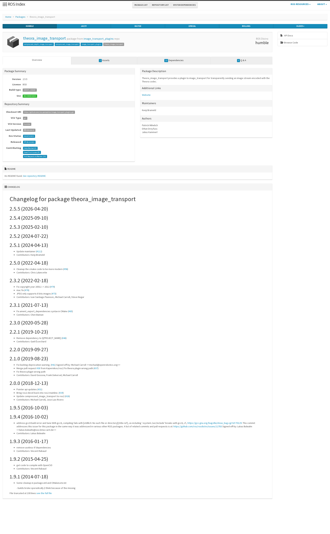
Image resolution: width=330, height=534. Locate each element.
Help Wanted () (30, 148)
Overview (37, 59)
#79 (52, 286)
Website (146, 94)
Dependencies (174, 60)
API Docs (288, 35)
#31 (40, 389)
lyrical (192, 26)
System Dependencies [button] (184, 5)
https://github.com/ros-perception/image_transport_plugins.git (49, 112)
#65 (70, 311)
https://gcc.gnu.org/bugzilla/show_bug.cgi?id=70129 (215, 423)
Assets (104, 60)
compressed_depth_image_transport (38, 44)
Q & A (242, 60)
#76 (27, 290)
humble (30, 26)
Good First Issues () (32, 152)
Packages (20, 16)
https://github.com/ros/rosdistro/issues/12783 (197, 426)
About (321, 4)
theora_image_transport (44, 38)
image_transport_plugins (99, 38)
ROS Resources (300, 4)
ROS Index (16, 4)
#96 (65, 269)
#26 (67, 396)
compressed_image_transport (67, 44)
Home (8, 16)
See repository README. (34, 175)
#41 (53, 364)
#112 (39, 251)
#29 (61, 392)
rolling (246, 26)
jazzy (84, 26)
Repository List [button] (160, 5)
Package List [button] (141, 5)
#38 (38, 368)
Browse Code (291, 42)
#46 (64, 338)
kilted (138, 26)
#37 (96, 368)
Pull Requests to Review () (35, 156)
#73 (54, 293)
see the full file (44, 493)
